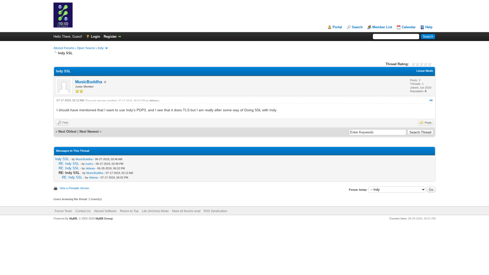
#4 (430, 100)
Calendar (409, 27)
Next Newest (89, 131)
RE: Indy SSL (69, 164)
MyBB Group (104, 218)
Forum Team (63, 211)
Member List (382, 27)
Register (110, 36)
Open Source (86, 48)
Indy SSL (62, 159)
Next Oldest (67, 131)
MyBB (73, 218)
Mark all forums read (186, 211)
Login (95, 36)
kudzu (89, 163)
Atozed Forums (63, 48)
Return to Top (129, 211)
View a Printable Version (74, 188)
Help (428, 27)
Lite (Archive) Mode (155, 211)
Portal (337, 27)
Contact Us (83, 211)
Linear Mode (424, 70)
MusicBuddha (88, 82)
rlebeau (154, 100)
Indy (101, 48)
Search (357, 27)
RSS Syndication (215, 211)
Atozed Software (105, 211)
